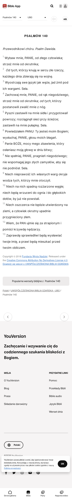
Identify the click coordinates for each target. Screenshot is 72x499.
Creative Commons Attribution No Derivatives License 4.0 (37, 260)
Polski (6, 290)
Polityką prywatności (12, 468)
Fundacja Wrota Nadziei (34, 256)
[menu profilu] (63, 6)
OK (62, 463)
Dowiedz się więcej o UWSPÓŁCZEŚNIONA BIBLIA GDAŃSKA (35, 264)
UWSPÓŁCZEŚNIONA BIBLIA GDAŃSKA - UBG (35, 290)
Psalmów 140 (9, 17)
